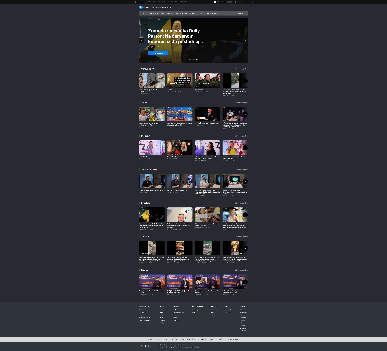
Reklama (174, 339)
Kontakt (165, 339)
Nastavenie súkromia (233, 339)
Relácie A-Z (242, 13)
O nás (157, 339)
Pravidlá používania (200, 339)
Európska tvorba (211, 13)
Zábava (200, 13)
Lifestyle (192, 13)
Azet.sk (149, 339)
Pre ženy (170, 13)
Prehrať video (158, 53)
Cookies (212, 339)
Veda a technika (181, 13)
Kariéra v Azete (185, 339)
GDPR (221, 339)
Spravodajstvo (153, 13)
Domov (143, 13)
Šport (163, 13)
